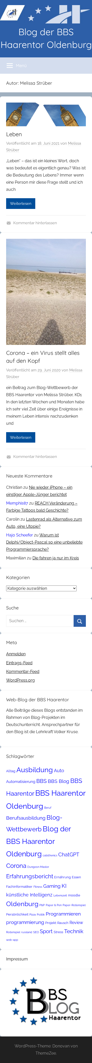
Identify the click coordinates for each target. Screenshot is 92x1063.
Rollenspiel (13, 932)
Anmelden (16, 654)
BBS (41, 781)
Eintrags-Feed (19, 662)
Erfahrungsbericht (29, 876)
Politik (41, 914)
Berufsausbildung (25, 818)
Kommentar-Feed (22, 671)
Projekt (50, 923)
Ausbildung (34, 770)
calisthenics (50, 855)
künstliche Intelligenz (29, 894)
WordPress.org (20, 680)
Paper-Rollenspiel (74, 905)
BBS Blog (58, 781)
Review (76, 922)
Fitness (37, 886)
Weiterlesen (20, 203)
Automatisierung (20, 781)
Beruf (47, 807)
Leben (14, 134)
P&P (42, 905)
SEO (36, 932)
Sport (46, 931)
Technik (73, 931)
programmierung (25, 922)
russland (26, 932)
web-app (12, 939)
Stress (58, 932)
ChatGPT (68, 855)
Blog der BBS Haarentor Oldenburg (38, 841)
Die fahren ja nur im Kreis (55, 558)
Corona (16, 865)
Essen (76, 877)
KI (64, 886)
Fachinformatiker (19, 887)
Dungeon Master (38, 866)
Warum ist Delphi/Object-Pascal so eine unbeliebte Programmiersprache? (44, 542)
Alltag (10, 771)
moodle (74, 895)
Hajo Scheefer (19, 535)
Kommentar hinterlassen (35, 223)
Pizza (32, 914)
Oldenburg (22, 904)
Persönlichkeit (17, 914)
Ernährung (62, 877)
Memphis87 (17, 503)
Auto (59, 770)
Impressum (17, 959)
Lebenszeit (60, 895)
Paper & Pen (54, 905)
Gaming (52, 886)
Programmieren (63, 914)
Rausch (62, 923)
